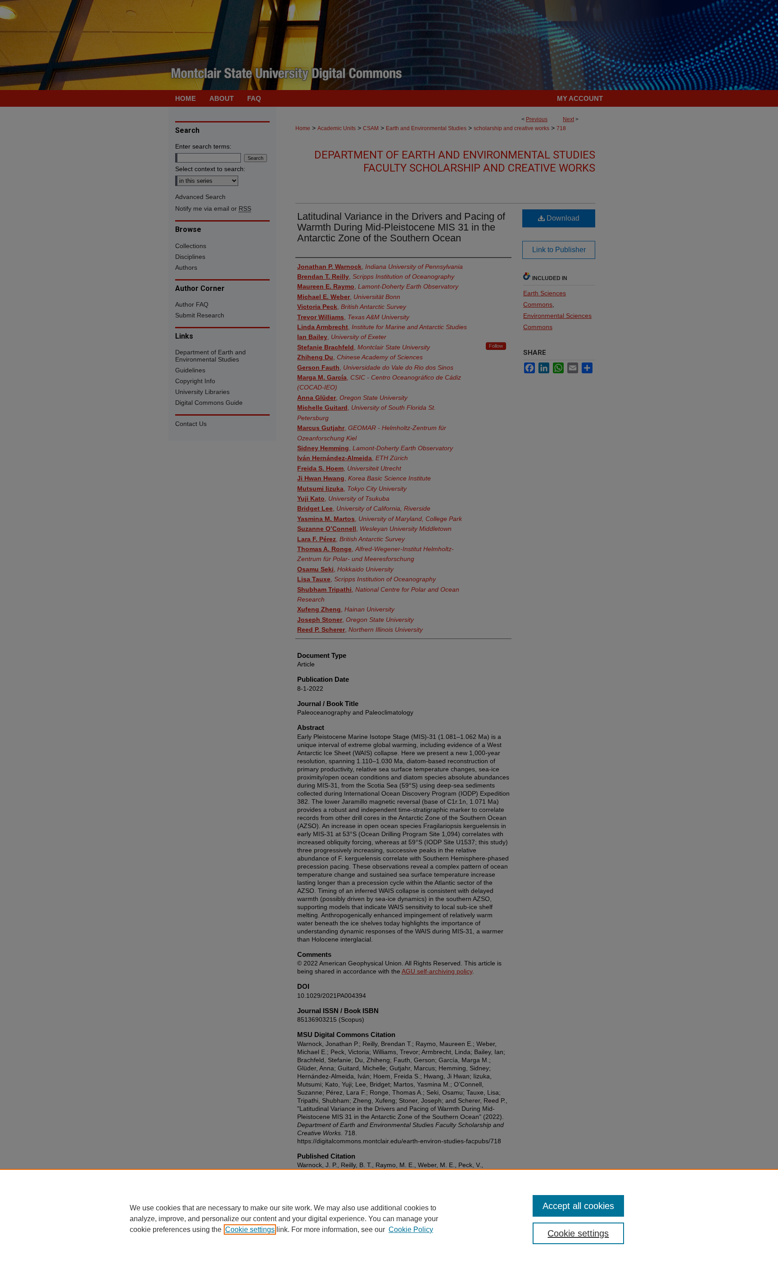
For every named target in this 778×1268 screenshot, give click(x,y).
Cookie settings (250, 1229)
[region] (389, 1218)
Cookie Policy (411, 1229)
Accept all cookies (578, 1206)
